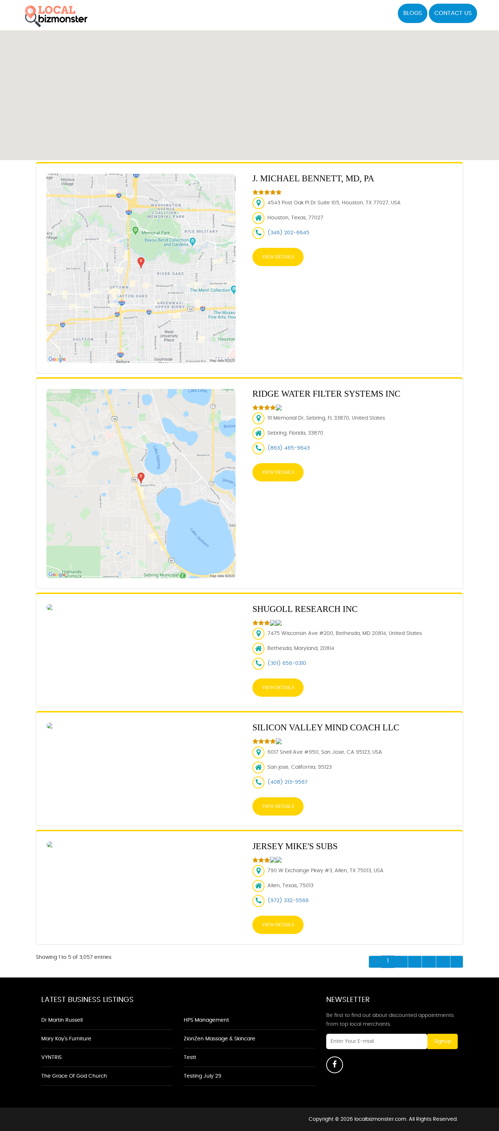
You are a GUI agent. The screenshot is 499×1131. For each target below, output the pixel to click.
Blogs (412, 13)
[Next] (456, 962)
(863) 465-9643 (288, 448)
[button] (249, 91)
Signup (442, 1041)
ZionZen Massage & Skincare (219, 1038)
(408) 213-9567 (287, 782)
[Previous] (375, 962)
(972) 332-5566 (288, 900)
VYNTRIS (51, 1057)
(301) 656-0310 (286, 663)
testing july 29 (202, 1076)
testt (190, 1057)
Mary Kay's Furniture (66, 1038)
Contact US (453, 13)
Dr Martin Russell (62, 1020)
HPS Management (206, 1020)
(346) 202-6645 (288, 232)
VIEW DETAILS (278, 257)
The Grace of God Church (74, 1076)
